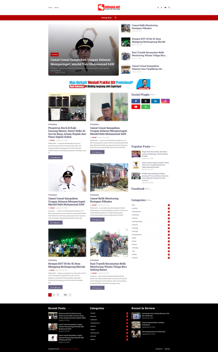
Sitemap (167, 349)
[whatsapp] (145, 106)
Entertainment (109, 323)
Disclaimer (159, 349)
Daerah (109, 313)
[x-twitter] (161, 8)
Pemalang (53, 124)
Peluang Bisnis (150, 234)
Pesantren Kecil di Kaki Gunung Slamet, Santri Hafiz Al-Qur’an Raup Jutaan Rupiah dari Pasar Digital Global (67, 132)
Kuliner (109, 339)
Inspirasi (150, 208)
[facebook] (158, 8)
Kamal (52, 140)
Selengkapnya (55, 157)
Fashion (109, 326)
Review (151, 244)
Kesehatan (151, 215)
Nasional (151, 225)
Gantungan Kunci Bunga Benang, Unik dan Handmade (155, 314)
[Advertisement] (148, 126)
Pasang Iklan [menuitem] (106, 18)
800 (65, 295)
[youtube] (165, 8)
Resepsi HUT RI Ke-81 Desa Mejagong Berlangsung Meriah (148, 40)
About (56, 7)
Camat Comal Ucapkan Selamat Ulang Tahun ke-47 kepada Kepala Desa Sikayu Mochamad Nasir (155, 165)
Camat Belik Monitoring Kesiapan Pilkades (145, 27)
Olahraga (151, 228)
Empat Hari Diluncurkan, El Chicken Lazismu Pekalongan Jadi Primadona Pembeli (155, 154)
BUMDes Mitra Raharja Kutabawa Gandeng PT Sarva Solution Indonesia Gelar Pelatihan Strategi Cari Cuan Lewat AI (155, 177)
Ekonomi (109, 316)
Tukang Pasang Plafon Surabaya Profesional (153, 323)
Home (50, 7)
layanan (151, 258)
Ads (151, 205)
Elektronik (109, 320)
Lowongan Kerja (150, 221)
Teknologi (150, 248)
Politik (151, 238)
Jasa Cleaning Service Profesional (153, 332)
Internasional (151, 211)
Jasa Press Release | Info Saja (69, 349)
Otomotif (150, 231)
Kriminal (151, 218)
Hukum (109, 329)
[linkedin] (155, 101)
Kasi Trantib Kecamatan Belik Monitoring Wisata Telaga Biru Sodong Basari (148, 54)
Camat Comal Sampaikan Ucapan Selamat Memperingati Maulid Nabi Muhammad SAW (82, 62)
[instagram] (169, 8)
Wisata (151, 254)
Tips (151, 251)
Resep (150, 241)
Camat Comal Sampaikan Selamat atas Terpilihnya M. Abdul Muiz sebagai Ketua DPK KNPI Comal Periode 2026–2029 (149, 67)
